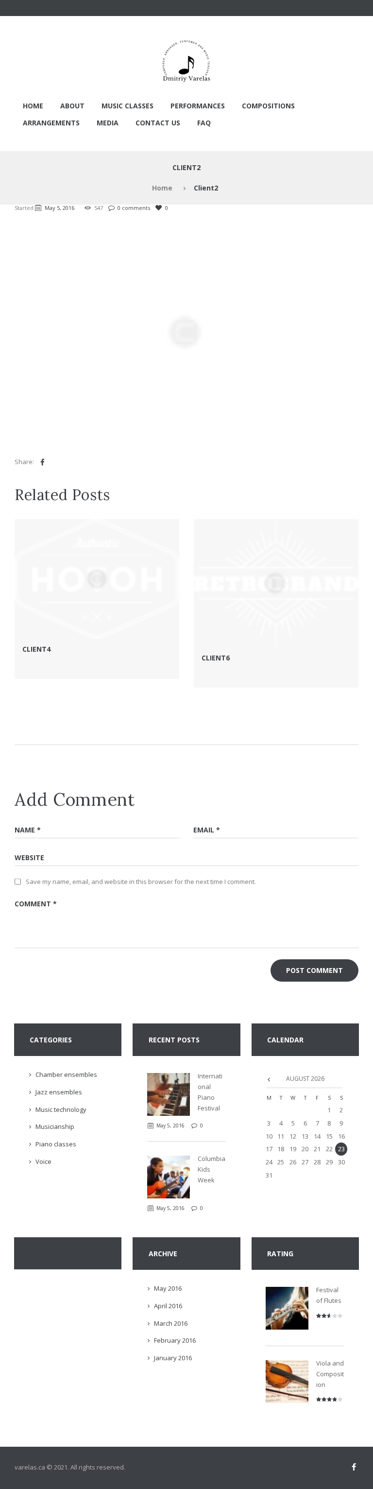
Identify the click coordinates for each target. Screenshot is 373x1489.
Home (33, 105)
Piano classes (55, 1144)
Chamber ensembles (66, 1074)
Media (108, 122)
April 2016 (168, 1305)
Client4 (36, 649)
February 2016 (175, 1340)
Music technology (60, 1109)
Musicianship (54, 1126)
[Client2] (186, 332)
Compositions (268, 105)
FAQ (204, 122)
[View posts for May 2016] (269, 1079)
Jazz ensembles (58, 1092)
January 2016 (173, 1357)
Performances (197, 105)
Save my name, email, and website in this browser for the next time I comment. (141, 881)
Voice (43, 1161)
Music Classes (127, 105)
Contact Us (158, 122)
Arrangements (51, 122)
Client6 (216, 657)
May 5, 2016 (59, 207)
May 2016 (168, 1288)
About (72, 105)
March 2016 (170, 1323)
